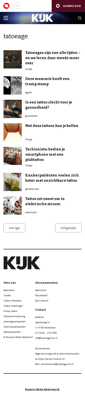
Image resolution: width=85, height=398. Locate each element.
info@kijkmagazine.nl (46, 338)
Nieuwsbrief (41, 295)
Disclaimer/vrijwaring (14, 316)
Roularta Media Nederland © (42, 389)
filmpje (28, 139)
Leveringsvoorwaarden (14, 321)
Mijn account (41, 300)
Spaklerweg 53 (42, 322)
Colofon (7, 295)
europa (28, 68)
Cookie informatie (12, 300)
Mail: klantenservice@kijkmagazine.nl (54, 364)
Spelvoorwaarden (12, 331)
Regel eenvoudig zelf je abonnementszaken (57, 353)
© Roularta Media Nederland (18, 337)
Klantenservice (42, 348)
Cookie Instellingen (13, 305)
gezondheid (31, 115)
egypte (28, 92)
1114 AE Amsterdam (45, 327)
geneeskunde (32, 188)
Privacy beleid (10, 311)
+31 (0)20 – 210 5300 (46, 332)
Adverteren (9, 290)
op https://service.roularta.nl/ (50, 358)
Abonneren (40, 290)
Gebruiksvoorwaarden (14, 326)
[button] (68, 6)
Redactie (39, 317)
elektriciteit (31, 212)
